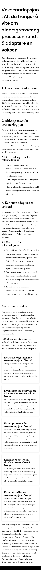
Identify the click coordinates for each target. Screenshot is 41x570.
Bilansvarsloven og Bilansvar (14, 549)
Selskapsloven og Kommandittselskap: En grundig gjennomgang (20, 533)
